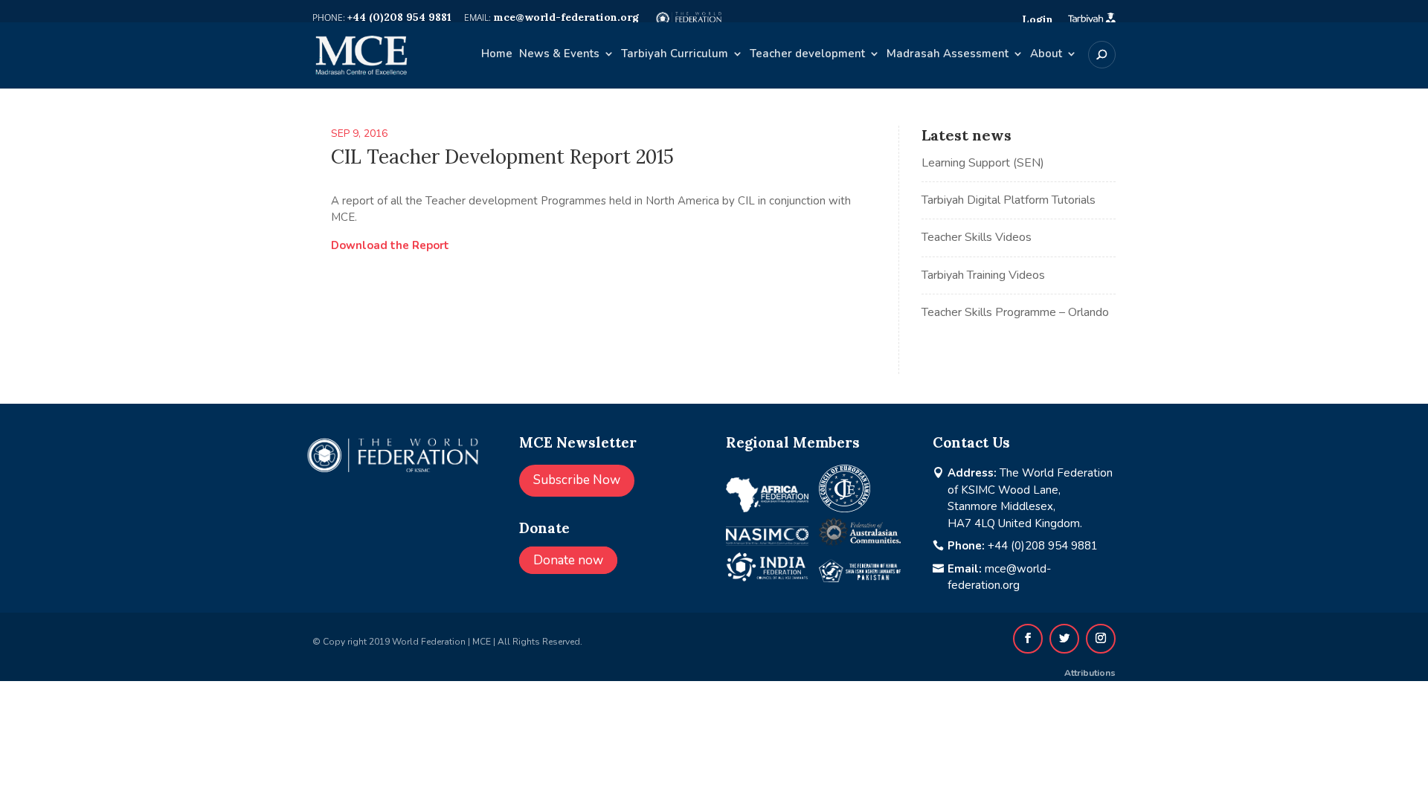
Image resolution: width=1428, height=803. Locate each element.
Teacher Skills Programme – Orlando (1015, 312)
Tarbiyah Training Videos (983, 275)
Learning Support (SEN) (983, 163)
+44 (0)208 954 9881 (1043, 545)
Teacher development (807, 54)
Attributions (1090, 673)
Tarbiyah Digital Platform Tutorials (1009, 200)
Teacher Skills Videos (977, 237)
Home (496, 54)
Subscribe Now (576, 479)
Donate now (568, 560)
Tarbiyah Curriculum (674, 54)
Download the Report (390, 245)
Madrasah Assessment (948, 54)
